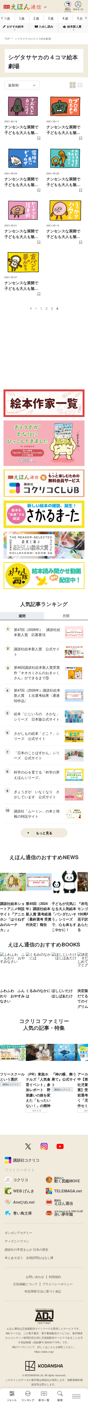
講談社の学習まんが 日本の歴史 (26, 1249)
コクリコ (36, 1110)
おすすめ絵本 (15, 26)
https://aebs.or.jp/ (44, 1351)
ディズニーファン (17, 1241)
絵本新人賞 (74, 26)
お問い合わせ (35, 1276)
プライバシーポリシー (57, 1284)
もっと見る (44, 832)
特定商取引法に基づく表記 (43, 1291)
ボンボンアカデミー (18, 1232)
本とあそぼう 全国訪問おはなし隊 (29, 1257)
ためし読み (46, 26)
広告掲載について (25, 1284)
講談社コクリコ (11, 1084)
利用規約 (55, 1276)
